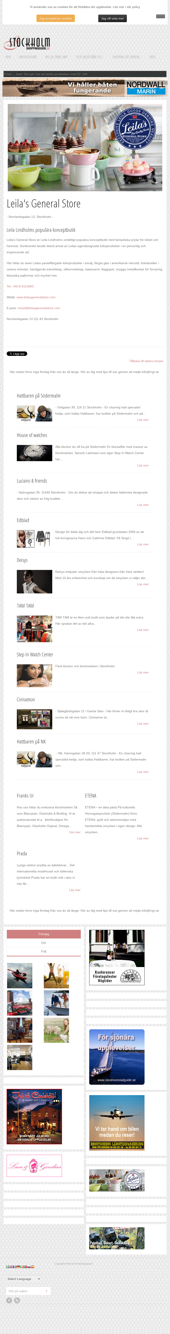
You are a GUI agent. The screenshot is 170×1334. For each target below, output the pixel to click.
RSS (17, 1259)
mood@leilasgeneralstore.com (38, 308)
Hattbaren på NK (31, 741)
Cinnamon (26, 699)
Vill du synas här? (56, 57)
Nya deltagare (28, 57)
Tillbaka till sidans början (146, 361)
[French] (15, 1225)
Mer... (153, 57)
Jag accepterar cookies (55, 18)
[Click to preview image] (85, 147)
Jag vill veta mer (112, 18)
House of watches (32, 435)
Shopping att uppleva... (126, 57)
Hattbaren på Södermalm (39, 395)
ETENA (90, 795)
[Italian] (22, 1225)
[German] (18, 1225)
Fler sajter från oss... (90, 57)
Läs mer (143, 419)
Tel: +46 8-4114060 (20, 286)
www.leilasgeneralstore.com (36, 297)
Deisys (22, 560)
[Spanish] (32, 1225)
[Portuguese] (25, 1225)
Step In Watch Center (35, 654)
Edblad (23, 520)
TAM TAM (25, 605)
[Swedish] (8, 1225)
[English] (11, 1225)
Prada (22, 853)
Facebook (9, 1259)
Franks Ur (25, 795)
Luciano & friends (32, 480)
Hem (8, 57)
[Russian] (29, 1225)
